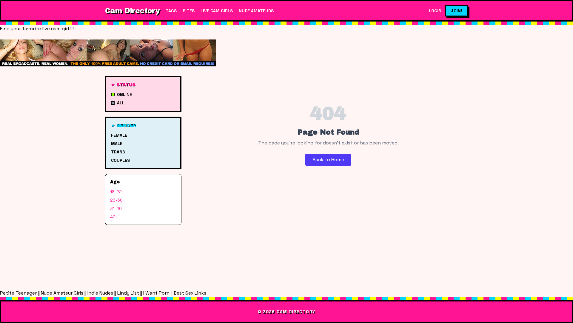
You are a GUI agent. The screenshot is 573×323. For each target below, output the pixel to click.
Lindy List (128, 293)
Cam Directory (132, 11)
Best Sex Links (190, 293)
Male (116, 143)
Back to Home (328, 159)
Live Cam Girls (217, 10)
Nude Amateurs (256, 10)
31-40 (116, 208)
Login (435, 10)
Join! (456, 10)
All (120, 103)
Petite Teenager (18, 293)
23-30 (116, 200)
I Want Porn (156, 293)
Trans (118, 152)
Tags (171, 10)
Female (119, 135)
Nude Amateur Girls (62, 293)
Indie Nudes (100, 293)
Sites (189, 10)
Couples (120, 160)
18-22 (116, 191)
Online (124, 94)
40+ (114, 217)
